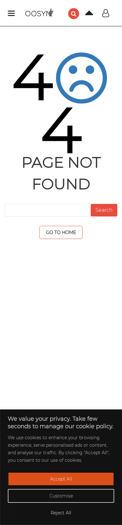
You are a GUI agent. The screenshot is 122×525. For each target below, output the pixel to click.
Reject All (61, 513)
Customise (61, 496)
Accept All (61, 479)
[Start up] (84, 15)
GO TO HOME (61, 232)
